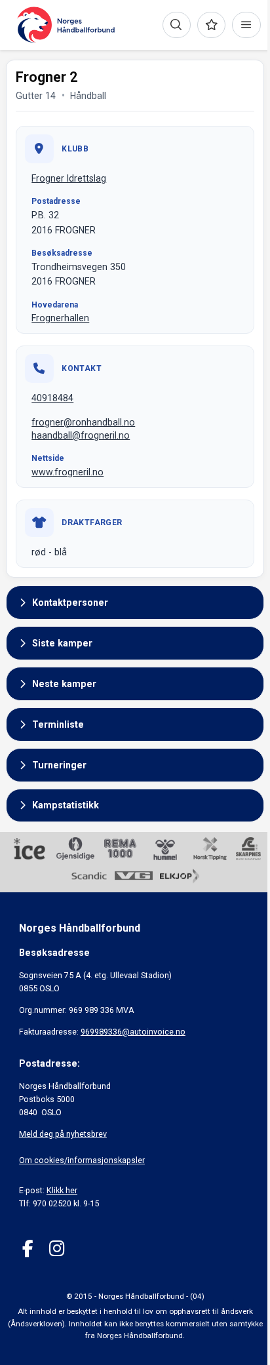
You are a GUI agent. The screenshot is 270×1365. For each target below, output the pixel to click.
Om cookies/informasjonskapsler (82, 1160)
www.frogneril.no (67, 472)
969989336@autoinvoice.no (133, 1032)
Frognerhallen (60, 318)
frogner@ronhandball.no (83, 422)
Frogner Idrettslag (68, 178)
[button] (135, 602)
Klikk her (62, 1190)
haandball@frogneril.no (80, 435)
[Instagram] (57, 1248)
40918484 (52, 398)
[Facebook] (28, 1248)
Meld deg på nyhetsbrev (63, 1134)
